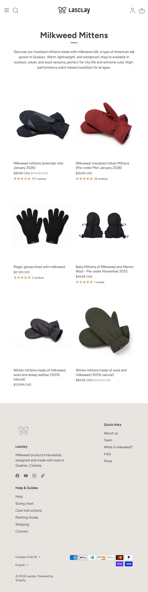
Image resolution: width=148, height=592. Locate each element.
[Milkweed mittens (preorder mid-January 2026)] (42, 122)
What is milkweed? (118, 447)
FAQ (107, 454)
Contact (21, 531)
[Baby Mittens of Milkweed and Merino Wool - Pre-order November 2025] (105, 225)
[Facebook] (17, 475)
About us (111, 433)
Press (108, 461)
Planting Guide (26, 517)
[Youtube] (26, 475)
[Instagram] (34, 475)
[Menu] (7, 10)
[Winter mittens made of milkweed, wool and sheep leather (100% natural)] (42, 329)
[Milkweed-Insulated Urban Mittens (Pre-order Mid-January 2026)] (105, 122)
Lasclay (31, 576)
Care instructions (28, 510)
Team (108, 440)
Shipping (22, 524)
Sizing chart (24, 503)
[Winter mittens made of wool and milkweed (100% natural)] (105, 329)
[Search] (15, 11)
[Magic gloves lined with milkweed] (42, 225)
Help (19, 496)
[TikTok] (43, 475)
